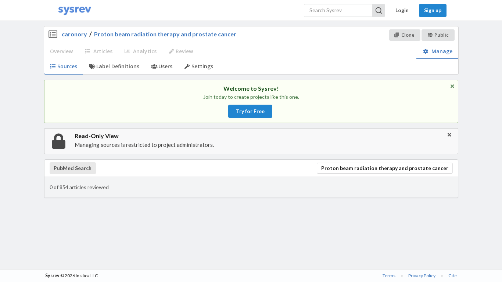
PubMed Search (73, 168)
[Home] (74, 10)
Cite (452, 275)
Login (402, 10)
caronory (74, 33)
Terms (389, 275)
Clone (408, 35)
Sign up (432, 10)
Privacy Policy (421, 275)
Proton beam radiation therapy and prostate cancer (165, 33)
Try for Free (250, 111)
